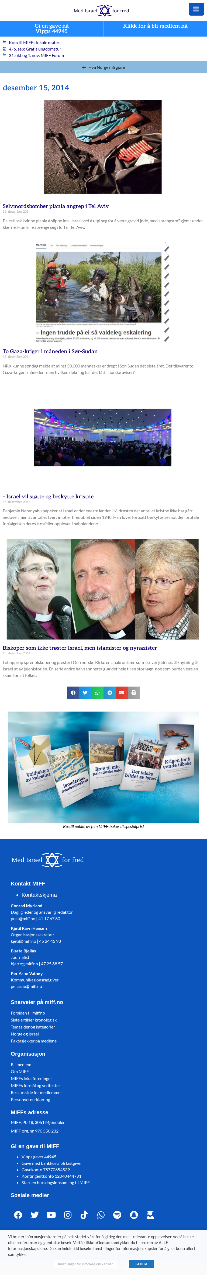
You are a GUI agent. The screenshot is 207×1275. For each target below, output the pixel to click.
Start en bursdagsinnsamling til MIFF (56, 1182)
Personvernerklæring (30, 1099)
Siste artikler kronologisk (34, 1019)
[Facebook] (18, 1215)
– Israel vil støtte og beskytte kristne (48, 497)
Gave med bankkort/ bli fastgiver (52, 1163)
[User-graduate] (150, 1215)
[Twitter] (34, 1215)
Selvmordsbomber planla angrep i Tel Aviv (56, 206)
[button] (73, 693)
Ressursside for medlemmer (36, 1092)
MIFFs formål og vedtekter (35, 1085)
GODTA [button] (141, 1264)
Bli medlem (21, 1064)
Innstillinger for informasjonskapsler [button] (85, 1264)
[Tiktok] (84, 1215)
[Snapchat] (133, 1215)
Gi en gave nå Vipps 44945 (52, 29)
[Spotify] (117, 1215)
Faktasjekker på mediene (34, 1040)
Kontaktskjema (39, 895)
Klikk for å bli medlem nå (155, 26)
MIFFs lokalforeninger (31, 1078)
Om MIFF (20, 1071)
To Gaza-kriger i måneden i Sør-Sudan (50, 351)
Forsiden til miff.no (28, 1012)
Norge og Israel (25, 1033)
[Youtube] (51, 1215)
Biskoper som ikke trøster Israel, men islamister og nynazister (80, 648)
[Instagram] (67, 1215)
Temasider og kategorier (33, 1026)
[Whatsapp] (100, 1215)
